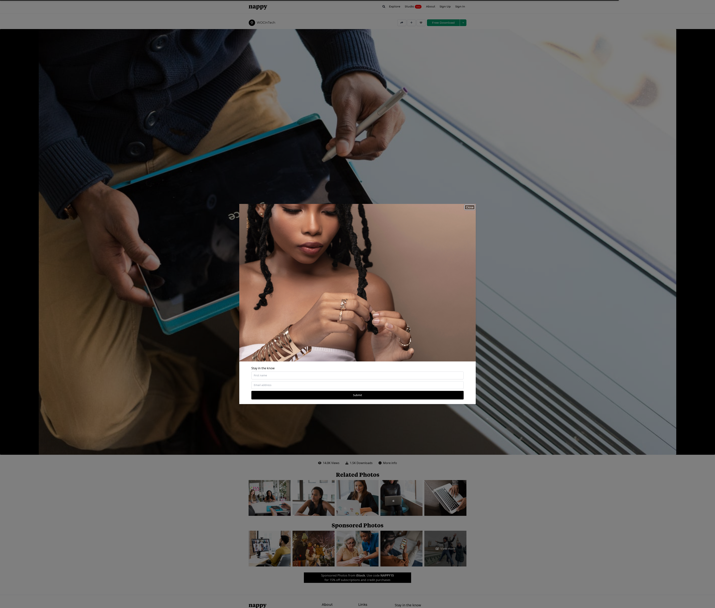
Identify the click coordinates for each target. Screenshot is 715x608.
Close (470, 207)
